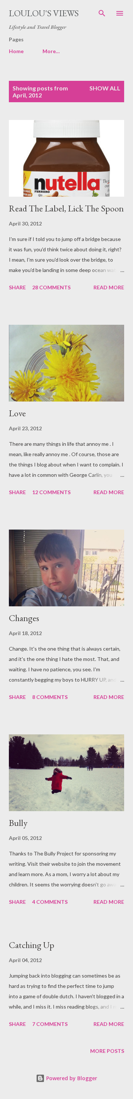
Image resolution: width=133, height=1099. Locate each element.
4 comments (50, 902)
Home (16, 51)
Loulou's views (44, 13)
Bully (18, 822)
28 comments (51, 287)
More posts (107, 1051)
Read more (108, 287)
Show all (104, 88)
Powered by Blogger (71, 1078)
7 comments (50, 1024)
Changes (24, 618)
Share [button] (17, 287)
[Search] (102, 13)
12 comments (51, 492)
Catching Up (31, 945)
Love (17, 413)
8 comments (50, 697)
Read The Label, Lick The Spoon (66, 208)
